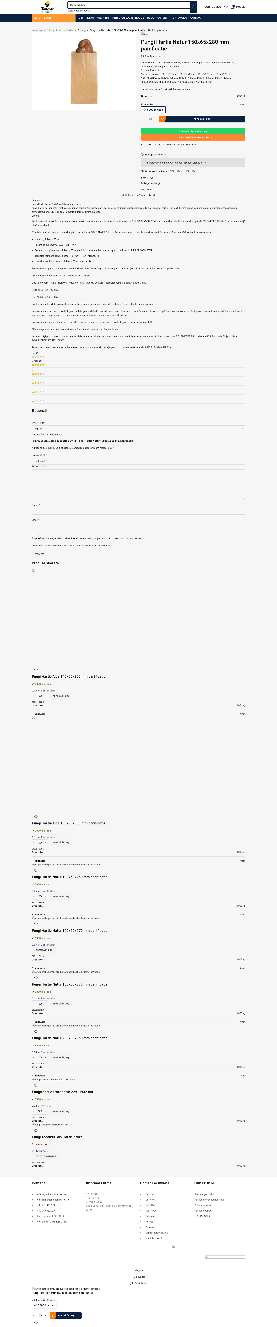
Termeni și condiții (204, 1194)
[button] (60, 696)
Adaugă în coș (202, 119)
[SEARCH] (193, 7)
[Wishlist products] (226, 7)
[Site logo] (47, 6)
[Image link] (192, 1249)
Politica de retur (203, 1205)
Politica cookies (203, 1210)
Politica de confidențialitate (209, 1199)
